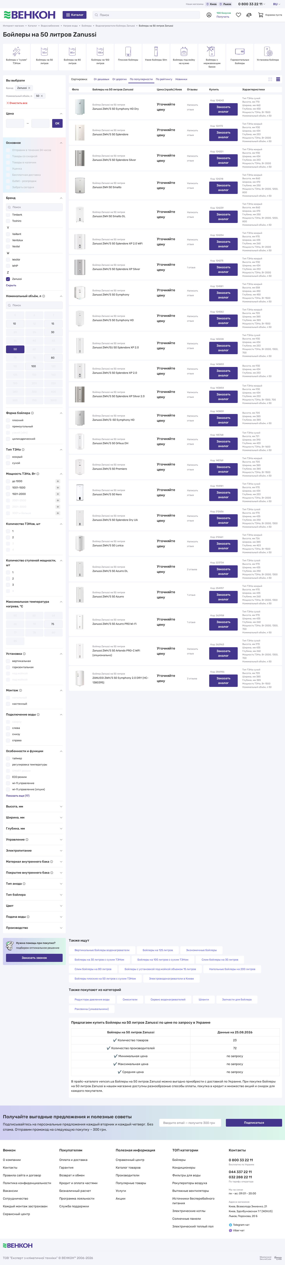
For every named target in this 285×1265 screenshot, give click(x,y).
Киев (213, 4)
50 (37, 96)
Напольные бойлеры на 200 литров (232, 969)
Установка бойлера (268, 59)
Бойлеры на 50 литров (45, 61)
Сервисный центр (16, 1214)
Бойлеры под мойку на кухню (184, 61)
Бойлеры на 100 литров (100, 61)
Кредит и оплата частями (78, 1183)
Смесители (130, 999)
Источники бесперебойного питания (193, 1201)
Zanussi (22, 88)
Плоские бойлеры (128, 59)
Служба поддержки (74, 1206)
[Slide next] (278, 57)
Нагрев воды (70, 25)
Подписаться (254, 1122)
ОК (57, 123)
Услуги (121, 1191)
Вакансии (10, 1191)
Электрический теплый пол (192, 1226)
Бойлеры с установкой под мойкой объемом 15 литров (160, 969)
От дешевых (101, 79)
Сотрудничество (15, 1198)
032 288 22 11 (240, 1177)
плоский (17, 420)
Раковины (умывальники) (92, 1009)
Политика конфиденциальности (27, 1183)
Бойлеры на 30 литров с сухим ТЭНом (99, 959)
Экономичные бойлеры (201, 950)
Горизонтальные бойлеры (240, 61)
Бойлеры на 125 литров (158, 950)
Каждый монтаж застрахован (25, 1206)
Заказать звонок (34, 958)
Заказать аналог (223, 109)
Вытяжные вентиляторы (190, 1191)
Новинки (181, 79)
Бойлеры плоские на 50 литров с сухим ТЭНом (105, 978)
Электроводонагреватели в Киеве (171, 978)
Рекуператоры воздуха (189, 1183)
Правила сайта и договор (22, 1175)
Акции (120, 1198)
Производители (127, 1175)
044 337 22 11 (240, 1172)
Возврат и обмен (72, 1175)
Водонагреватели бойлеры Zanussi (115, 25)
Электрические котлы (188, 1211)
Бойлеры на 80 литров (72, 61)
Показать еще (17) (17, 795)
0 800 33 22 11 (250, 4)
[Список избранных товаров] (238, 15)
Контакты (10, 1167)
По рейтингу (164, 79)
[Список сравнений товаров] (249, 15)
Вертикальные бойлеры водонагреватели (102, 950)
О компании (12, 1160)
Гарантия (66, 1167)
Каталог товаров (128, 1167)
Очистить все (18, 103)
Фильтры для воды (186, 1175)
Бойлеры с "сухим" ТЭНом (17, 61)
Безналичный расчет (75, 1191)
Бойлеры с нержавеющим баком (212, 63)
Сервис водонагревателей (168, 999)
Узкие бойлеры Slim (156, 59)
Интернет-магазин (13, 25)
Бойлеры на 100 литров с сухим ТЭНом (162, 959)
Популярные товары (131, 1183)
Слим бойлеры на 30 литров (220, 959)
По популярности (141, 79)
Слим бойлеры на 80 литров (93, 969)
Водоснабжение (50, 25)
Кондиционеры (183, 1167)
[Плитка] (270, 79)
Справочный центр (130, 1160)
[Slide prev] (6, 57)
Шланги (204, 999)
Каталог (77, 15)
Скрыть (11, 285)
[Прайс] (278, 79)
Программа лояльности (76, 1198)
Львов (227, 4)
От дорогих (119, 79)
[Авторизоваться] (209, 15)
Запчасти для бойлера (237, 999)
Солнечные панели (186, 1218)
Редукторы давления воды (92, 999)
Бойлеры (87, 25)
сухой (16, 463)
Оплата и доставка (73, 1160)
